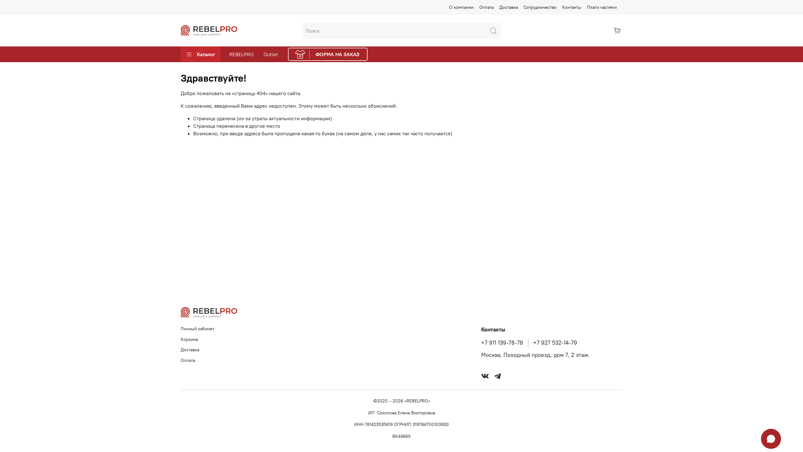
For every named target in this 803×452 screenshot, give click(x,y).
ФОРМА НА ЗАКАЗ (337, 54)
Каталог (206, 54)
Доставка (508, 7)
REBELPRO (241, 54)
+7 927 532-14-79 (555, 342)
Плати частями (602, 7)
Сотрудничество (540, 7)
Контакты (571, 7)
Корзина (189, 339)
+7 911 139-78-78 (502, 342)
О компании (461, 7)
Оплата (486, 7)
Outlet (270, 54)
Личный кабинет (197, 328)
